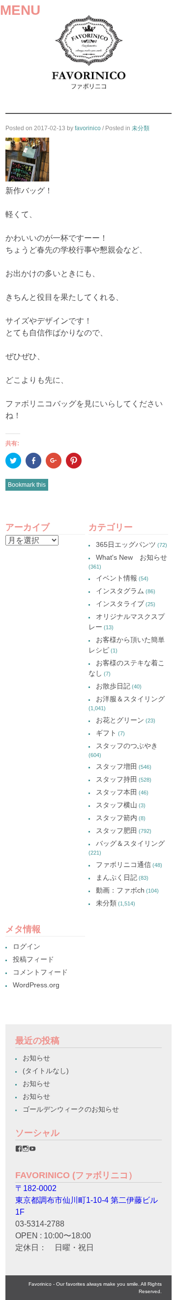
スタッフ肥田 (116, 830)
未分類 (140, 128)
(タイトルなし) (46, 1071)
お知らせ (36, 1058)
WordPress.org (36, 985)
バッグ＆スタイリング (130, 843)
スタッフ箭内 (116, 818)
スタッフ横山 (116, 805)
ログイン (26, 946)
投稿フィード (33, 959)
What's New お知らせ (131, 557)
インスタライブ (120, 604)
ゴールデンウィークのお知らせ (71, 1109)
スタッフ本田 (116, 792)
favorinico (88, 128)
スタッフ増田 (116, 766)
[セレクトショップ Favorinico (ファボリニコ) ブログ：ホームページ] (88, 92)
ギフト (106, 733)
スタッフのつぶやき (127, 746)
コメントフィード (40, 972)
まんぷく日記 (116, 877)
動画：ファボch (120, 890)
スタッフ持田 (116, 779)
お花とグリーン (120, 720)
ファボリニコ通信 (123, 864)
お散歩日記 (113, 686)
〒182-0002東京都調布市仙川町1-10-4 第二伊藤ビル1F (86, 1200)
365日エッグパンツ (126, 544)
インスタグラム (120, 591)
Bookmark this (27, 484)
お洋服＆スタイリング (130, 699)
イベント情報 (116, 578)
